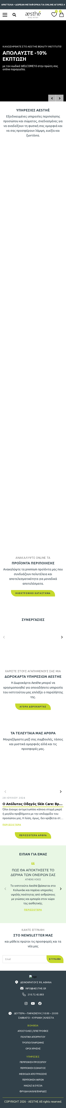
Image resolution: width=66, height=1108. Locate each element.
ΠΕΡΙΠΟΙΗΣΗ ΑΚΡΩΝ (33, 1079)
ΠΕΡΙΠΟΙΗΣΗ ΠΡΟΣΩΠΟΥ (33, 1062)
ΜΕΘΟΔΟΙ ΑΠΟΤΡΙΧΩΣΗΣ (33, 1074)
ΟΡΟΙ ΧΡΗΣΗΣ (33, 1048)
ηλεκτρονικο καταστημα (33, 593)
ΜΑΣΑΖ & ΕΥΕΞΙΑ (33, 1085)
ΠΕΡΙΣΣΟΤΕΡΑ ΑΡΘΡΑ (33, 835)
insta (26, 1003)
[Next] (62, 637)
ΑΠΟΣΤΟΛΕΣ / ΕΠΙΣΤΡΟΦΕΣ (33, 1031)
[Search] (14, 15)
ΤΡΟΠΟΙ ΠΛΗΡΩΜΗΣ (33, 1042)
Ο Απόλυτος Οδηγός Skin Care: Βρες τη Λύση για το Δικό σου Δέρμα (33, 804)
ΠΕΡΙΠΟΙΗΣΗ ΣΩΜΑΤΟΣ (33, 1068)
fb (40, 1003)
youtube (33, 1003)
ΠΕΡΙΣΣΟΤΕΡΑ (12, 824)
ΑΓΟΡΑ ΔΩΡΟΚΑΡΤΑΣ (33, 707)
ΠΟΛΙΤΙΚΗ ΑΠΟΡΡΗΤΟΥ (33, 1037)
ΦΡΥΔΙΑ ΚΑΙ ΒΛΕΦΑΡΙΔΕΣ (33, 1091)
